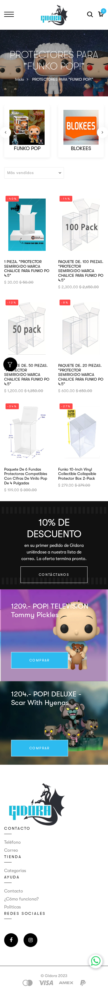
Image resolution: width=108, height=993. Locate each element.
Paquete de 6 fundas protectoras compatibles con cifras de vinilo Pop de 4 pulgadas (25, 476)
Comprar (39, 660)
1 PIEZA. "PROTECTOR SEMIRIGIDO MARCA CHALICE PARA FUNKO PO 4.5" (26, 268)
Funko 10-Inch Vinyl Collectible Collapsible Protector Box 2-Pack (77, 474)
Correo (11, 850)
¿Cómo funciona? (21, 899)
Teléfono (12, 842)
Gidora (51, 975)
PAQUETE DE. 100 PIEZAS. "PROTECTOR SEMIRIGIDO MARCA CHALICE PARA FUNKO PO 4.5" (80, 270)
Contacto (13, 891)
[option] (27, 132)
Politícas (12, 907)
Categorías (15, 870)
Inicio (19, 79)
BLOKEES (81, 148)
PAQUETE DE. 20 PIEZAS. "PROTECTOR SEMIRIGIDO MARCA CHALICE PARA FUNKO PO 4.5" (80, 374)
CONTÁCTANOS (54, 575)
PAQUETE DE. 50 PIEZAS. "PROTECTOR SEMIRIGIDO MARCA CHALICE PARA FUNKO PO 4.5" (26, 374)
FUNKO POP (27, 148)
